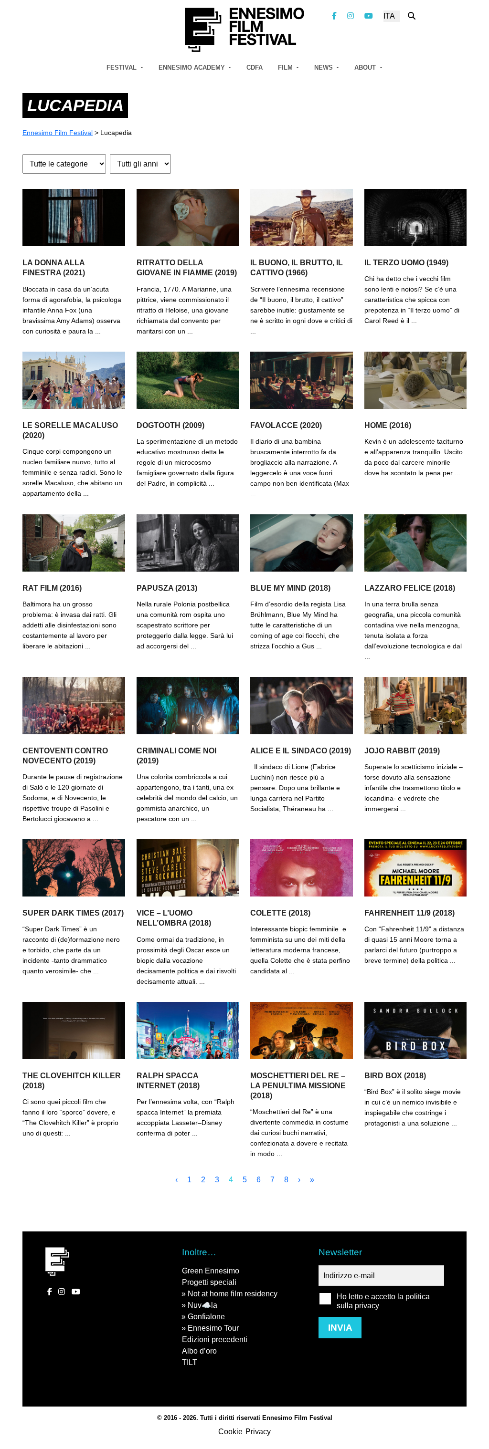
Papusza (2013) (167, 588)
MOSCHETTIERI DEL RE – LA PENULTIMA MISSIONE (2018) (298, 1086)
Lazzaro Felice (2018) (409, 588)
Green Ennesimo (210, 1271)
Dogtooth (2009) (170, 425)
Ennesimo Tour (213, 1328)
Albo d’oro (199, 1351)
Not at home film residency (232, 1294)
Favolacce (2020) (286, 425)
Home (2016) (387, 425)
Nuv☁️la (202, 1305)
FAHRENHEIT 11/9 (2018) (409, 913)
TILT (189, 1362)
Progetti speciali (209, 1282)
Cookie (230, 1432)
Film (286, 67)
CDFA (254, 67)
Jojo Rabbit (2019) (402, 751)
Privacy (258, 1432)
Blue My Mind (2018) (290, 588)
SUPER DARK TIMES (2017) (73, 913)
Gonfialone (206, 1317)
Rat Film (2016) (52, 588)
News (324, 67)
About (366, 67)
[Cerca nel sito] (411, 16)
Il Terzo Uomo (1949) (406, 263)
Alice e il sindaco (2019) (300, 751)
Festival (122, 67)
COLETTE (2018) (280, 913)
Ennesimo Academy (193, 67)
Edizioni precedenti (214, 1339)
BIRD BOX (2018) (395, 1076)
